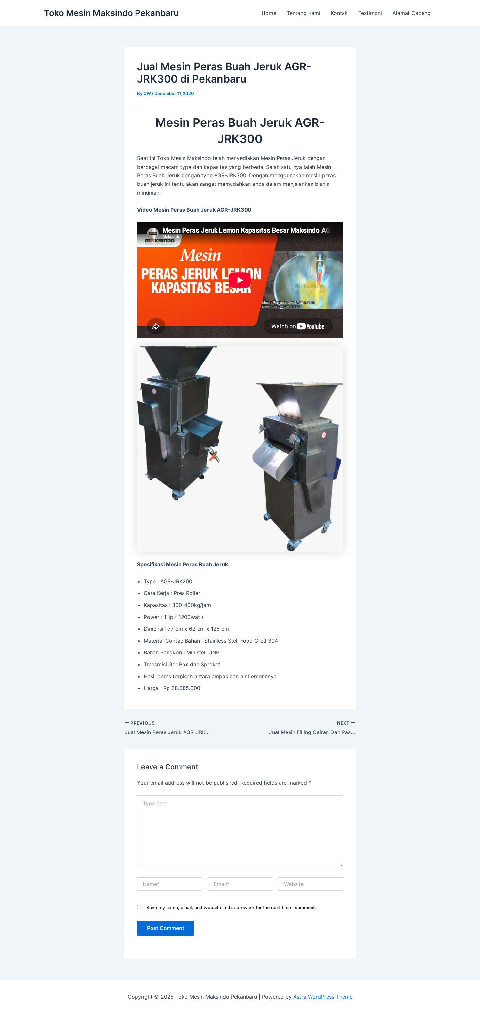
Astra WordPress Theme (323, 996)
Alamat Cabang (411, 13)
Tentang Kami (303, 13)
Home (269, 13)
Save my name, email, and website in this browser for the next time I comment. (231, 907)
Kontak (339, 13)
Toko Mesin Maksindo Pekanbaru (111, 13)
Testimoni (370, 13)
